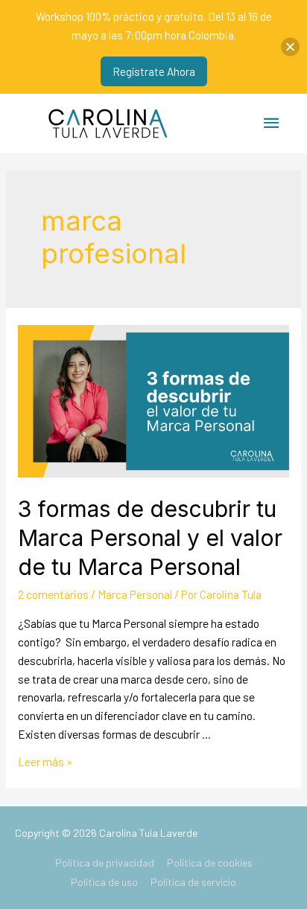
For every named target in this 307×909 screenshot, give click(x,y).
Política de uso (104, 882)
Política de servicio (193, 882)
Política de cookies (210, 862)
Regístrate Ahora (154, 71)
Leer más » (45, 761)
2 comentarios (53, 594)
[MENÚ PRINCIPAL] (272, 123)
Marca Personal (135, 594)
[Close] (290, 47)
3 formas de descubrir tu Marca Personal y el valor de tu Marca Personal (150, 537)
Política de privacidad (104, 862)
